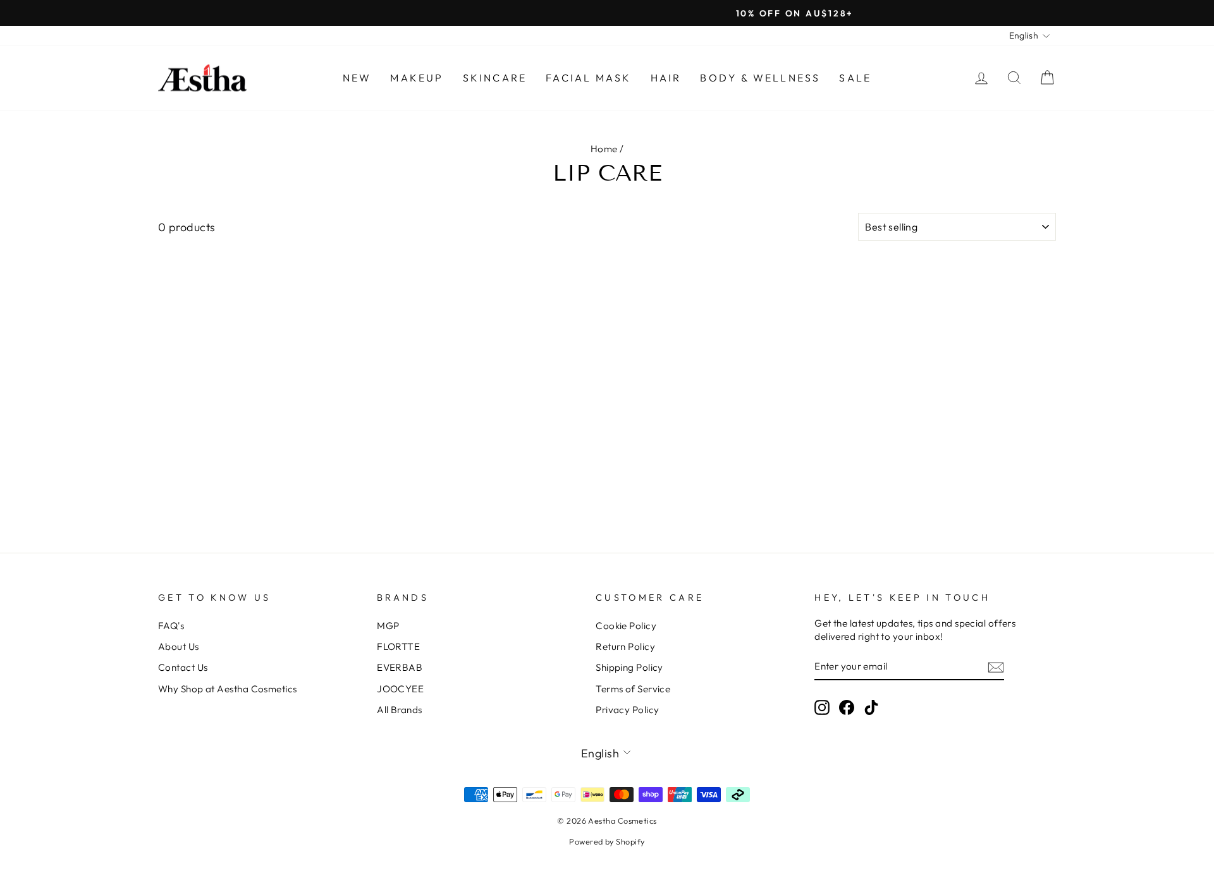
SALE (855, 77)
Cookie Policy (626, 626)
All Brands (399, 710)
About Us (178, 646)
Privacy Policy (627, 710)
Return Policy (625, 646)
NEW (357, 77)
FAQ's (171, 626)
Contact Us (183, 667)
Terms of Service (633, 689)
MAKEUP (416, 77)
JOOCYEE (400, 689)
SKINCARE (495, 77)
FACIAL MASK (588, 77)
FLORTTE (398, 646)
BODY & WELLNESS (760, 77)
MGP (388, 626)
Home (604, 149)
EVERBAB (399, 667)
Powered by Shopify (606, 841)
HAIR (666, 77)
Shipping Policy (629, 667)
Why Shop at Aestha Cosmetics (227, 689)
